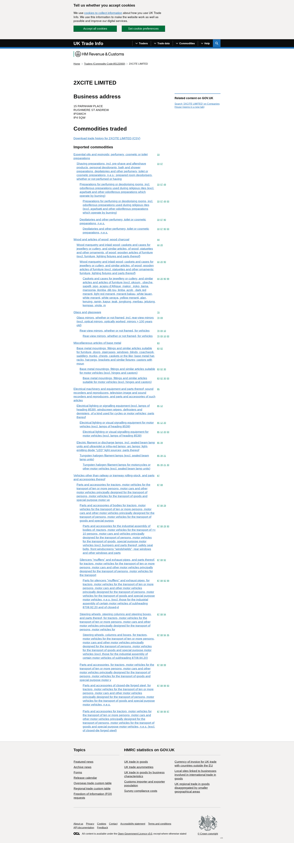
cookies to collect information (103, 13)
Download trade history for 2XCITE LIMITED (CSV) (107, 138)
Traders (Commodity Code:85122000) (104, 64)
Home (77, 64)
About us (78, 823)
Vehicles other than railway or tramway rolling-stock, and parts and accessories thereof (114, 477)
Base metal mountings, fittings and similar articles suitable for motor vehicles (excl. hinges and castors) (117, 370)
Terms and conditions (159, 823)
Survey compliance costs (140, 790)
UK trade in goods (136, 761)
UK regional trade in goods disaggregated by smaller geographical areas (192, 787)
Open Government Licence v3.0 (135, 833)
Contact (113, 823)
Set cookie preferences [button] (143, 28)
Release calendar (85, 777)
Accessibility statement (132, 823)
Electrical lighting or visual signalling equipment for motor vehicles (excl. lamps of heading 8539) (117, 424)
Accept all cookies (95, 28)
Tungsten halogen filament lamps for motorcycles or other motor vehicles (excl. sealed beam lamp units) (117, 466)
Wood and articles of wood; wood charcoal (101, 239)
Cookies (101, 823)
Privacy (90, 823)
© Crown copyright (208, 833)
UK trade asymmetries (138, 767)
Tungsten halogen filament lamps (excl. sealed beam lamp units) (114, 457)
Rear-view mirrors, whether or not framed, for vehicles (115, 330)
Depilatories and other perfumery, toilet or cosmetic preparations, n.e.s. (113, 221)
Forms (78, 772)
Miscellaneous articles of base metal (97, 342)
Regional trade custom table (92, 788)
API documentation (84, 827)
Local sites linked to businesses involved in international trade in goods (195, 774)
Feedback (102, 827)
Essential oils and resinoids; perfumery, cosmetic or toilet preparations (111, 156)
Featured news (83, 761)
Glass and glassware (87, 312)
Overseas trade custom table (93, 783)
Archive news (82, 767)
